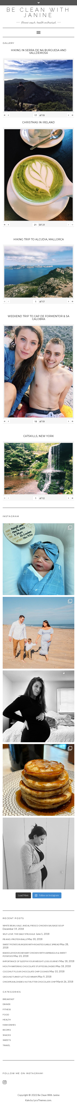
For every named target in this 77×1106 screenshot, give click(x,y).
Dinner (6, 1004)
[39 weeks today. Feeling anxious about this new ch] (38, 633)
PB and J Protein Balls (15, 939)
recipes (7, 1029)
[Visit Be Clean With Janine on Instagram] (4, 1083)
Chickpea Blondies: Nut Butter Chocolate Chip (29, 981)
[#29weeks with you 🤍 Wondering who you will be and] (38, 706)
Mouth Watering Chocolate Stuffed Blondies (29, 966)
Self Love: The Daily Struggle (19, 934)
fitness (7, 1009)
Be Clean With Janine (38, 12)
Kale (27, 1100)
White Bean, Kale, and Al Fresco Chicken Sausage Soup (33, 925)
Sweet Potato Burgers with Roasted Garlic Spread (31, 944)
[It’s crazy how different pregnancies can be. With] (38, 853)
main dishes (9, 1024)
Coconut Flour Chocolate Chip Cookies (26, 971)
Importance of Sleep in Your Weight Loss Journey (31, 961)
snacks (7, 1035)
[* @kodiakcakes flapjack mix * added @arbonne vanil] (38, 780)
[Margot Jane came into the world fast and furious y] (38, 559)
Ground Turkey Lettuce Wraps (20, 976)
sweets (7, 1040)
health (7, 1019)
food (6, 1014)
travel (6, 1045)
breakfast (8, 999)
